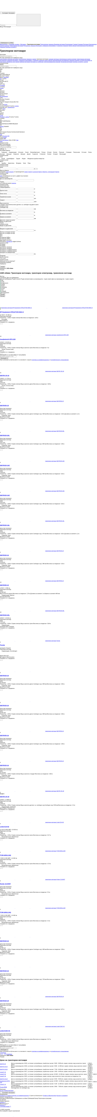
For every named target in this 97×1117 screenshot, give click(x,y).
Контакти (10, 1090)
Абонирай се (4, 358)
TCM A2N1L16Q (5, 855)
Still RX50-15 (4, 405)
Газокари (80, 44)
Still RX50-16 (4, 735)
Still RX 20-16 (4, 375)
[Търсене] (29, 20)
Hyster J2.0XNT (5, 884)
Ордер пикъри (72, 45)
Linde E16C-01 (5, 1031)
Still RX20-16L (5, 525)
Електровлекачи (81, 45)
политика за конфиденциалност (40, 359)
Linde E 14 (3, 1084)
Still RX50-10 (4, 585)
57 (5, 1054)
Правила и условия (5, 1095)
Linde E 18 (3, 1076)
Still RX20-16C (5, 465)
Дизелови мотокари (59, 44)
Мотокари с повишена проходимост (46, 45)
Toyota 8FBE (3, 1087)
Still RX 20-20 (4, 1069)
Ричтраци (86, 44)
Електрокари (68, 44)
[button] (48, 34)
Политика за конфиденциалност (20, 1095)
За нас (2, 1090)
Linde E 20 (3, 1074)
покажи (3, 266)
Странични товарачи (62, 45)
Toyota (2, 645)
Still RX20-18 (4, 1001)
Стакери (75, 44)
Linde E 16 (3, 1072)
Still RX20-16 (4, 555)
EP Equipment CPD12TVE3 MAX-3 (12, 312)
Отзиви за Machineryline (49, 1095)
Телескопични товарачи (47, 44)
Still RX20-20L (5, 435)
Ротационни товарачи (29, 45)
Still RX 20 (3, 1064)
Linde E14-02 (4, 826)
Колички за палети (11, 47)
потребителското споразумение (60, 359)
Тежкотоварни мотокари (16, 45)
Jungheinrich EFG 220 (8, 339)
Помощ (6, 1090)
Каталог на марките (62, 1095)
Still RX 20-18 (4, 796)
